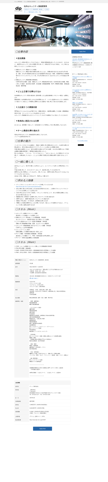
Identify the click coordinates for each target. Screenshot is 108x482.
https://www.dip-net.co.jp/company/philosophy (28, 186)
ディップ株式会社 (18, 1)
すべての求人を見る (82, 140)
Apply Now (42, 428)
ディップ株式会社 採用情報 (30, 1)
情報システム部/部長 (77, 102)
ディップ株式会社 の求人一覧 (43, 1)
